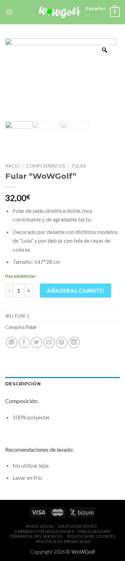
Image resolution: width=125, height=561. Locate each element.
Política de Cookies (91, 536)
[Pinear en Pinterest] (61, 342)
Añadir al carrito (75, 290)
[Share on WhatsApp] (11, 342)
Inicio (12, 166)
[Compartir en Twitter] (36, 342)
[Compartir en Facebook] (24, 342)
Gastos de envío (77, 526)
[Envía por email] (49, 342)
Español (95, 8)
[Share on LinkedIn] (74, 342)
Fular (79, 166)
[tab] (62, 384)
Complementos (45, 166)
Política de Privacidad (63, 541)
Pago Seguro (94, 531)
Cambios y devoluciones (44, 531)
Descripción (23, 383)
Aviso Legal (40, 526)
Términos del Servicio (36, 536)
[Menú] (9, 11)
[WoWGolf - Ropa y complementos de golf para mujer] (59, 12)
